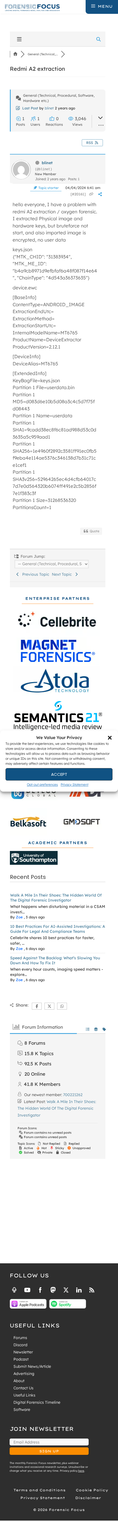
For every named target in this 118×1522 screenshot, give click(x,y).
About (18, 1380)
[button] (110, 737)
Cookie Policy (92, 1490)
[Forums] (15, 54)
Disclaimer (88, 1498)
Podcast (21, 1359)
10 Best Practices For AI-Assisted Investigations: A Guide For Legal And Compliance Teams (57, 929)
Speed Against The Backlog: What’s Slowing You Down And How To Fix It (55, 960)
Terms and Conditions (39, 1490)
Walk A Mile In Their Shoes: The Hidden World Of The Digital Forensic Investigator (56, 898)
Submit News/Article (32, 1366)
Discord (20, 1344)
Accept (59, 774)
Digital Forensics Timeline (36, 1402)
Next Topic (63, 574)
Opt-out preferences (42, 784)
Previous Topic (34, 574)
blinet (49, 108)
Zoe (19, 917)
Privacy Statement (74, 784)
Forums (20, 1337)
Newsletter (23, 1352)
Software (21, 1409)
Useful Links (24, 1395)
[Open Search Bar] (81, 6)
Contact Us (23, 1387)
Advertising (23, 1373)
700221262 (73, 1094)
